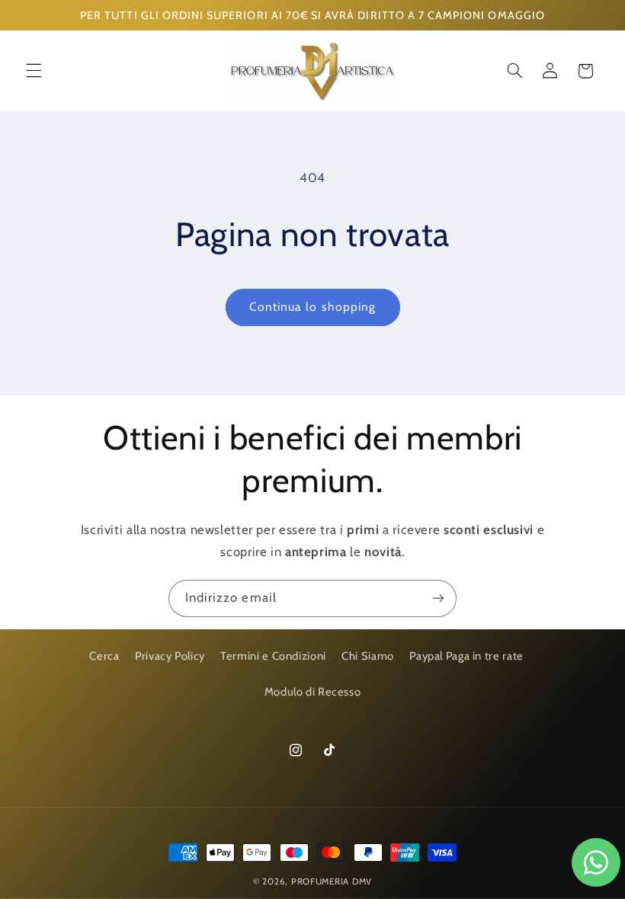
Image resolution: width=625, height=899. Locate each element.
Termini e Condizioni (273, 656)
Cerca (104, 656)
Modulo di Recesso (312, 692)
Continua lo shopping (312, 306)
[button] (33, 70)
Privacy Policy (170, 656)
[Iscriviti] (438, 598)
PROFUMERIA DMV (331, 881)
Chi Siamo (367, 656)
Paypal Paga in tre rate (466, 656)
